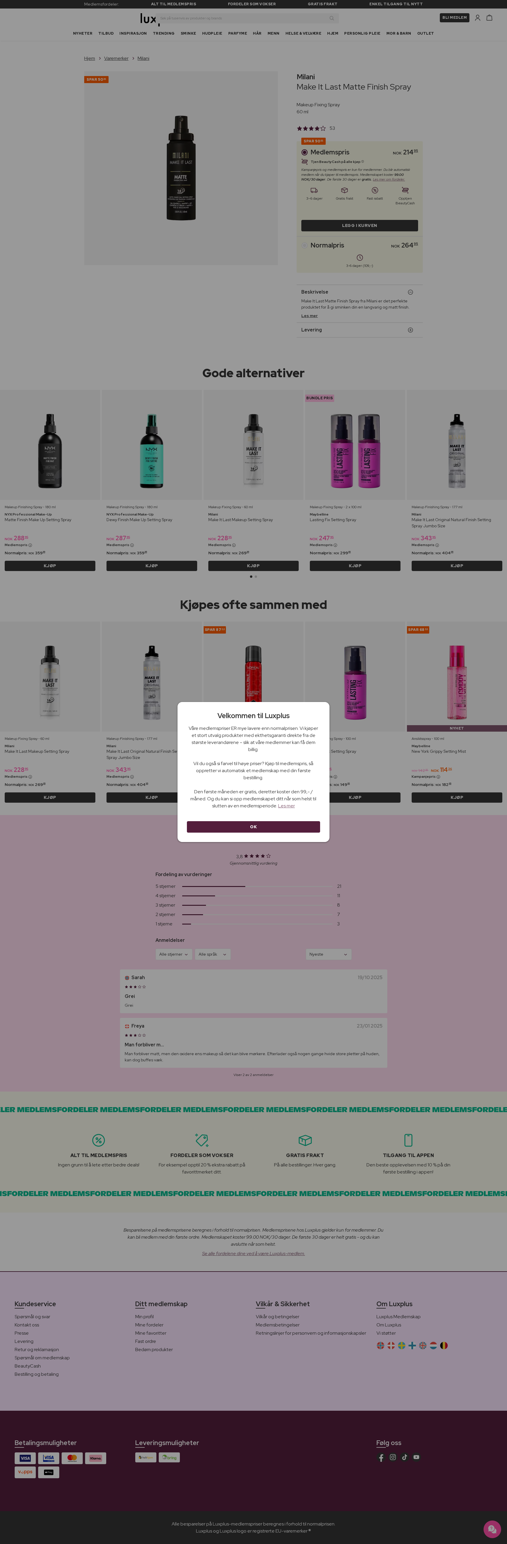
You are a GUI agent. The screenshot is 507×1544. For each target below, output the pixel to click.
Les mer (286, 806)
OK (253, 826)
